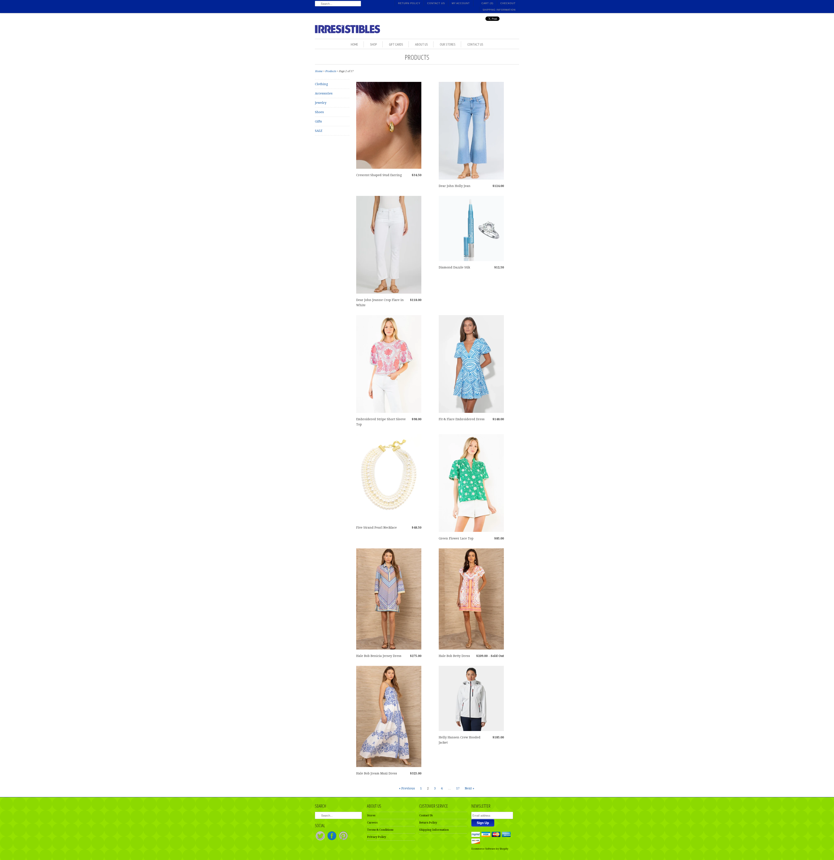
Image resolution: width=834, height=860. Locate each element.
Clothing (321, 84)
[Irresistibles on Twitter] (320, 840)
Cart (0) (487, 3)
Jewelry (320, 102)
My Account (461, 3)
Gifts (318, 121)
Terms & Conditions (380, 829)
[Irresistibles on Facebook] (332, 840)
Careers (372, 822)
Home (354, 44)
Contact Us (436, 3)
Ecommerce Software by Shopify (489, 848)
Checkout (508, 3)
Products (417, 57)
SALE (318, 130)
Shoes (319, 112)
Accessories (324, 93)
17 (458, 788)
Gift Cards (396, 44)
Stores (371, 815)
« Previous (407, 788)
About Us (421, 44)
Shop (373, 44)
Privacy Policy (376, 836)
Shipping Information (499, 9)
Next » (469, 788)
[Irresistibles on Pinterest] (343, 840)
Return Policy (409, 3)
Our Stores (447, 44)
